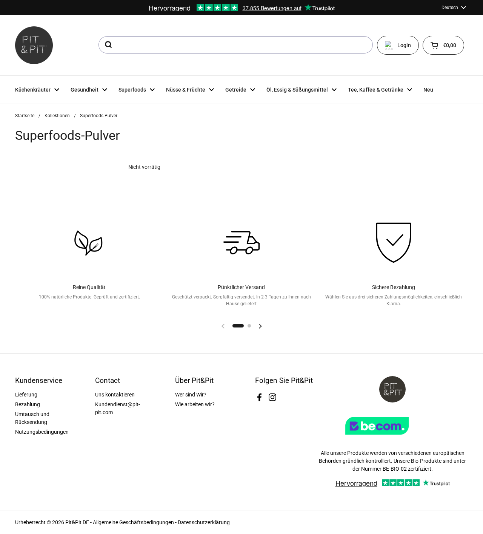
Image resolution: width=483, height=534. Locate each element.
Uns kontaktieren (115, 395)
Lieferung (26, 395)
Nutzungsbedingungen (42, 432)
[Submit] (108, 45)
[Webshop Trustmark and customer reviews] (392, 438)
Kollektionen (57, 115)
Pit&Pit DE (77, 522)
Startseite (24, 115)
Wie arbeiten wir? (195, 404)
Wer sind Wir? (190, 395)
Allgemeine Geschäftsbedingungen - (135, 522)
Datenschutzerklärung (204, 522)
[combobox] (235, 45)
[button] (443, 45)
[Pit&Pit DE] (34, 45)
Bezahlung (27, 404)
